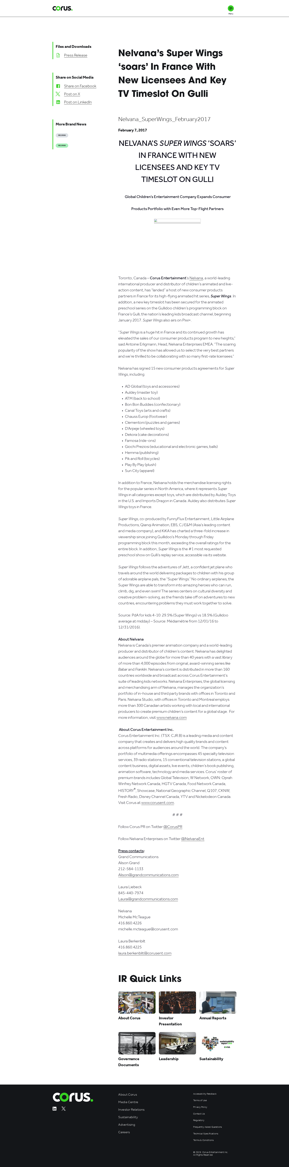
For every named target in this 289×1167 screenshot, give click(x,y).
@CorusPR (172, 826)
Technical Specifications (205, 1133)
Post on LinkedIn (78, 102)
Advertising (126, 1125)
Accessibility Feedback (204, 1094)
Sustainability (128, 1117)
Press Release (75, 55)
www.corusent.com (157, 802)
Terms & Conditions (203, 1140)
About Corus (127, 1094)
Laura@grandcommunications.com (148, 899)
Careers (124, 1132)
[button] (231, 8)
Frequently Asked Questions (207, 1127)
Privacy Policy (200, 1107)
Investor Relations (131, 1109)
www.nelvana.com (172, 717)
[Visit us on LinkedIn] (55, 1109)
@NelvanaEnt (192, 838)
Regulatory (198, 1120)
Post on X (72, 94)
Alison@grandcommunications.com (148, 874)
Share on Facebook (80, 86)
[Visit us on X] (64, 1109)
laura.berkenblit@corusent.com (144, 953)
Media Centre (128, 1102)
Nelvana (196, 278)
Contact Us (199, 1113)
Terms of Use (200, 1100)
